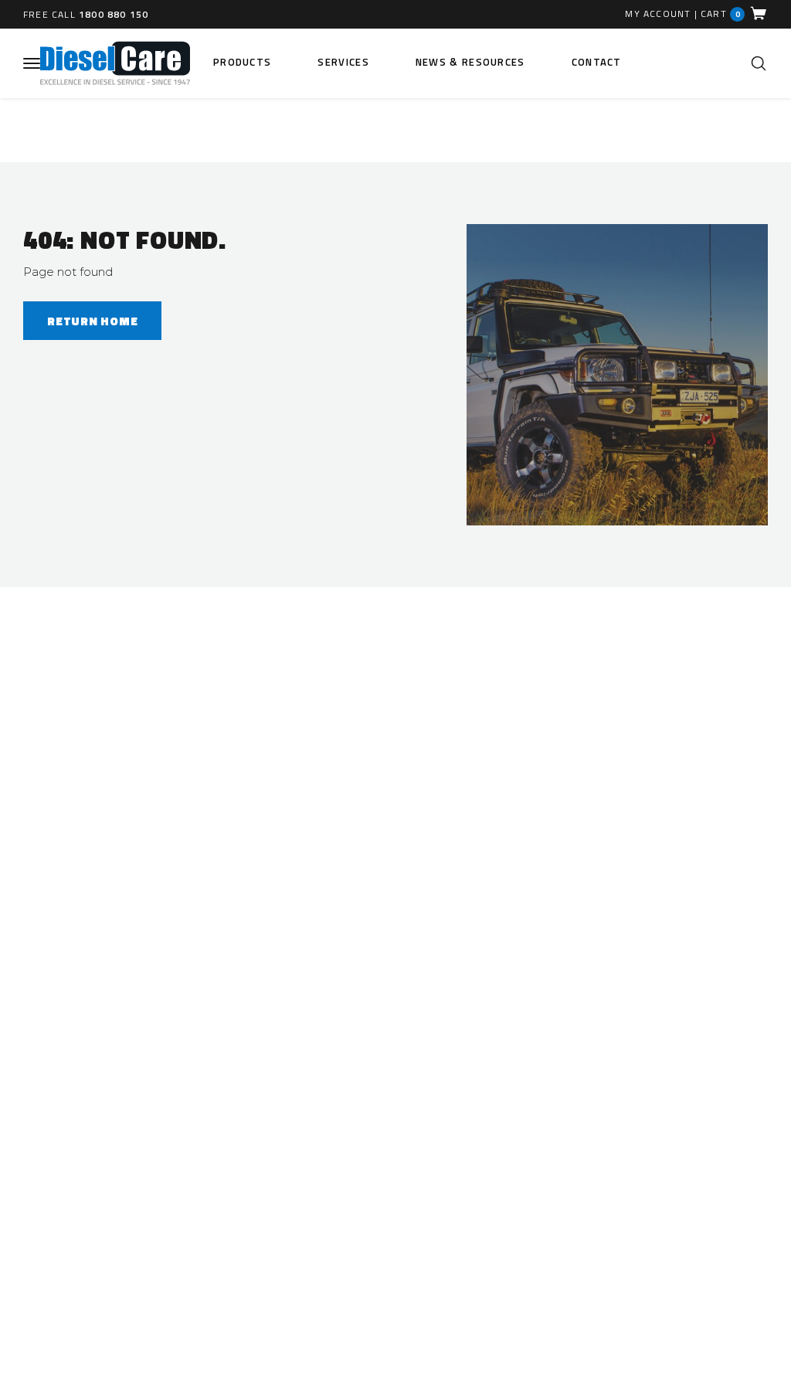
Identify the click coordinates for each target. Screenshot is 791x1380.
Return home (92, 321)
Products (242, 62)
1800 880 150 (113, 14)
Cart (721, 13)
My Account (658, 14)
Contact (597, 62)
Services (342, 62)
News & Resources (470, 62)
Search (758, 63)
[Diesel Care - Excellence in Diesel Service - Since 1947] (115, 63)
